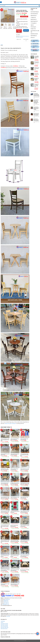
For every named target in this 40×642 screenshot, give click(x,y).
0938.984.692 (7, 599)
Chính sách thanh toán (4, 627)
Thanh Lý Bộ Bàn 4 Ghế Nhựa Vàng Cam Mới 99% (5, 469)
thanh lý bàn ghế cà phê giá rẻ (10, 423)
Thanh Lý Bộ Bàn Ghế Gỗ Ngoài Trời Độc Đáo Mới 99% (5, 526)
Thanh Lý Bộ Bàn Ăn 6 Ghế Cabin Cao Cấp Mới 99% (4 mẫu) (5, 440)
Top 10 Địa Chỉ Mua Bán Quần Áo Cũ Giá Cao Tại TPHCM (36, 109)
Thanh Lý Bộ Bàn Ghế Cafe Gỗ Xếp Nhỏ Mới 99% (15, 454)
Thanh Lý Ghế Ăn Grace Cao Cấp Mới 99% (14, 469)
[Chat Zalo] (37, 630)
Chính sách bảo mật (4, 628)
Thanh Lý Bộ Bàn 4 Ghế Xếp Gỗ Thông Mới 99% (5, 570)
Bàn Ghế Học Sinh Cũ (34, 35)
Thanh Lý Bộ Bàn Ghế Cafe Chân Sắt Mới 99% (15, 570)
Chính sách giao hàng (4, 626)
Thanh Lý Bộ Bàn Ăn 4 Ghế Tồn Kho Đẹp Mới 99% (15, 584)
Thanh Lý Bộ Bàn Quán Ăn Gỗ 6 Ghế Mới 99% (24, 556)
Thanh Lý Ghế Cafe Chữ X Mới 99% (15, 556)
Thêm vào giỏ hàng (24, 16)
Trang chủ (2, 8)
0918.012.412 (6, 601)
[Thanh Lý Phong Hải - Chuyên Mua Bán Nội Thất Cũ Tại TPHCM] (20, 2)
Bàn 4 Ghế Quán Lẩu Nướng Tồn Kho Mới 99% (24, 570)
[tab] (2, 46)
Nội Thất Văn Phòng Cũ (34, 12)
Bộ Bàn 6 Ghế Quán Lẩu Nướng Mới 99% (14, 526)
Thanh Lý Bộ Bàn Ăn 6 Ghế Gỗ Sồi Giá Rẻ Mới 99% (24, 512)
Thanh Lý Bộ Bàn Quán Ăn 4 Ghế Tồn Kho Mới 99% (24, 541)
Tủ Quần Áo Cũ (33, 18)
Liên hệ (2, 622)
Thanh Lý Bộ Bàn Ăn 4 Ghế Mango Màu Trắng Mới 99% (24, 484)
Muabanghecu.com (6, 604)
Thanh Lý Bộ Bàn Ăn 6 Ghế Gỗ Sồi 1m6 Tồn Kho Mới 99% (5, 541)
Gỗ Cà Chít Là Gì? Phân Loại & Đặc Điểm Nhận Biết (36, 115)
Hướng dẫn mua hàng (4, 623)
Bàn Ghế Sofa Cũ (33, 16)
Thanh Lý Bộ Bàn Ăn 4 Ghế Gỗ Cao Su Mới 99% (15, 498)
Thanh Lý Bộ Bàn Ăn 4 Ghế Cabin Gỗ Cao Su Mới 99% (24, 469)
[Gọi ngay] (37, 633)
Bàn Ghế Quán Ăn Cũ (34, 22)
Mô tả (2, 45)
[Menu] (1, 2)
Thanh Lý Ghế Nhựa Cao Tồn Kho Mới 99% (24, 439)
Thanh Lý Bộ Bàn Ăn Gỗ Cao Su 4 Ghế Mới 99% (4, 484)
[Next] (13, 15)
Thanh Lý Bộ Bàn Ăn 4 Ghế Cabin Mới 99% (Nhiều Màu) (5, 498)
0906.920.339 (35, 51)
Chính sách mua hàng (4, 624)
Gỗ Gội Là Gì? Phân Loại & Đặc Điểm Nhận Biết (36, 121)
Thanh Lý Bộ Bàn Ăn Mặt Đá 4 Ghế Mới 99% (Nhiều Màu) (24, 455)
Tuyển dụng (3, 621)
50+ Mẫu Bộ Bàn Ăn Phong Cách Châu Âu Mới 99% (15, 484)
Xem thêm (8, 616)
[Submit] (39, 6)
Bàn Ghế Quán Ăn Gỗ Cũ (22, 36)
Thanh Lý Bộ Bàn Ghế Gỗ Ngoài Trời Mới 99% (14, 439)
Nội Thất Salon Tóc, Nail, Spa (35, 32)
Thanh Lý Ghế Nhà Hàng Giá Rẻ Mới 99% (15, 512)
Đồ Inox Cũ (32, 38)
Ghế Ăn (19, 37)
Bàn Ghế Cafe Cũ (33, 20)
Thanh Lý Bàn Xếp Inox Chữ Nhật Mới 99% (5, 454)
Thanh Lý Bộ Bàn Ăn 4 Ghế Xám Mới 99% (5, 584)
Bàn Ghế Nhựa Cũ (34, 36)
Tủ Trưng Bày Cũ (33, 24)
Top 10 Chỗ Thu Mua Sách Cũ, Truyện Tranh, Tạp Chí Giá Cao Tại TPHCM (36, 103)
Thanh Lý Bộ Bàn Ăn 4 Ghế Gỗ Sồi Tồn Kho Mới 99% (5, 512)
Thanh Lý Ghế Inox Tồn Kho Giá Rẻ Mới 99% (24, 526)
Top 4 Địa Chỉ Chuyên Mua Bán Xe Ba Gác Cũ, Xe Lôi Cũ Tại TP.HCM (36, 96)
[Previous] (2, 15)
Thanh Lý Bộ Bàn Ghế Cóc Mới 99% (5, 556)
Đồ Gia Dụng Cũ (33, 28)
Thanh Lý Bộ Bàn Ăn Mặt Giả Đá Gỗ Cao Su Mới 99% (15, 541)
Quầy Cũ (32, 26)
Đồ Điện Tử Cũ (33, 30)
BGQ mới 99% (7, 8)
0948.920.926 (6, 600)
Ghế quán (21, 37)
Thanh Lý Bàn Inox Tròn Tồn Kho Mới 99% (24, 498)
